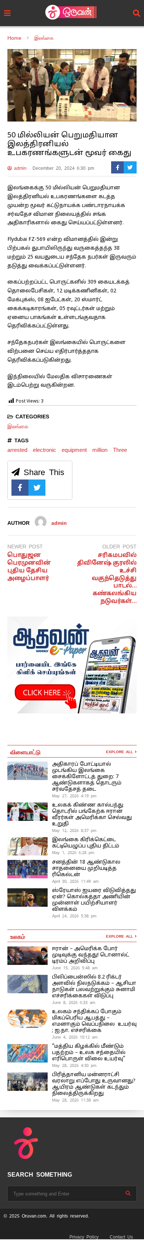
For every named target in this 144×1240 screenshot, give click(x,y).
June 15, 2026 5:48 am (74, 967)
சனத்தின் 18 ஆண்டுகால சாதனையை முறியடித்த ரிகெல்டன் (86, 868)
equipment (74, 449)
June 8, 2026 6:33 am (73, 1002)
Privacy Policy (84, 1237)
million (99, 449)
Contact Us (121, 1237)
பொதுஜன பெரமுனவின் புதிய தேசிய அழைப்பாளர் (29, 567)
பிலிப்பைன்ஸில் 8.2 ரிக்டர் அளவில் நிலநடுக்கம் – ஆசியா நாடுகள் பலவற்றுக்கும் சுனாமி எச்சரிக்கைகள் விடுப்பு (94, 986)
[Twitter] (130, 167)
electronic (44, 449)
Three (120, 449)
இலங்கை (17, 426)
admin (19, 168)
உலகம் (17, 936)
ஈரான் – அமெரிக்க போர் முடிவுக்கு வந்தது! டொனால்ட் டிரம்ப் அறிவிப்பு (90, 955)
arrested (17, 449)
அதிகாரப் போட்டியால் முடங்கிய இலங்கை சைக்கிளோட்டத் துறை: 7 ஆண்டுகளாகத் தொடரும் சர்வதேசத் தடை (86, 777)
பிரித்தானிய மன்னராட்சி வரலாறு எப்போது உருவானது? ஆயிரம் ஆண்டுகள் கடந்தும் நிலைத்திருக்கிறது (94, 1084)
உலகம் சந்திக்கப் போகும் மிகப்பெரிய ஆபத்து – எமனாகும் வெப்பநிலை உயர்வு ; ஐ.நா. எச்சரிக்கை (94, 1021)
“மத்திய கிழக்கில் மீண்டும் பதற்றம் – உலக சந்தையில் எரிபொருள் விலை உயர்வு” (89, 1052)
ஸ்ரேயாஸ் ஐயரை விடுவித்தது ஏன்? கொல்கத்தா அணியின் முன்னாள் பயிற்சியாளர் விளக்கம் (94, 900)
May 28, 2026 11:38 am (75, 1100)
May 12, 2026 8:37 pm (74, 830)
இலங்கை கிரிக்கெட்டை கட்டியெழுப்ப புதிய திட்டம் (85, 843)
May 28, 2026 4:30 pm (74, 1065)
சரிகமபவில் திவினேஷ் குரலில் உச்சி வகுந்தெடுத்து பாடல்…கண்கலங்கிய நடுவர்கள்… (107, 578)
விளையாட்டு (25, 751)
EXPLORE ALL (120, 751)
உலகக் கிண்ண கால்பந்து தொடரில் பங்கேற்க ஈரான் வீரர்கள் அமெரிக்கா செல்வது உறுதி (92, 814)
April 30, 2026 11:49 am (75, 881)
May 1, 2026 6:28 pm (73, 852)
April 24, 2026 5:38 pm (74, 915)
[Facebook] (117, 167)
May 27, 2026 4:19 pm (74, 795)
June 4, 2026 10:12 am (74, 1037)
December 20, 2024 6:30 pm (63, 168)
